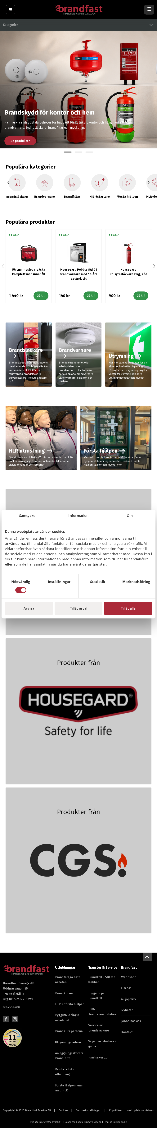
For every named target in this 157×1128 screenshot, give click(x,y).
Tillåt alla (128, 608)
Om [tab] (130, 515)
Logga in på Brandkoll (96, 995)
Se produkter (20, 141)
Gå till (41, 295)
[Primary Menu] (149, 10)
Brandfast (129, 967)
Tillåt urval (78, 608)
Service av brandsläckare (98, 1027)
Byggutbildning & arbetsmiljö (67, 1017)
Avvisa (29, 608)
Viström (149, 1110)
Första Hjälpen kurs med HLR (69, 1088)
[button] (68, 152)
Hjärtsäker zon (98, 1057)
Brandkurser (64, 993)
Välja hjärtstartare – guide (102, 1044)
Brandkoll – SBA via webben (101, 979)
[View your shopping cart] (10, 9)
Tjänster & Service (102, 967)
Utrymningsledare (68, 1042)
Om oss (126, 988)
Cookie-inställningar (88, 1110)
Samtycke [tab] (27, 515)
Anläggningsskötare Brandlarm (69, 1055)
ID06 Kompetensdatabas (102, 1011)
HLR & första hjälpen (69, 1004)
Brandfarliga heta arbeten (67, 979)
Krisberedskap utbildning (65, 1071)
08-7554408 (11, 1007)
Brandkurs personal (69, 1031)
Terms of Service (111, 1122)
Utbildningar (65, 967)
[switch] (59, 590)
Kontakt (126, 1032)
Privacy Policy (91, 1122)
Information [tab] (78, 515)
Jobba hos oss (131, 1021)
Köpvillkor (115, 1110)
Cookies (63, 1110)
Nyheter (127, 1010)
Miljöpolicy (128, 999)
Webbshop (128, 977)
